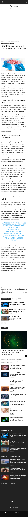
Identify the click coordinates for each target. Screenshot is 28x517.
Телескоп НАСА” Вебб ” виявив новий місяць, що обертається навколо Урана (17, 374)
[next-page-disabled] (5, 323)
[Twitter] (6, 54)
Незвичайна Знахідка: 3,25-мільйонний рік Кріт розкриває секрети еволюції (17, 470)
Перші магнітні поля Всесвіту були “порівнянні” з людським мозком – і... (18, 396)
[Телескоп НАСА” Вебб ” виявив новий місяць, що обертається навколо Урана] (5, 374)
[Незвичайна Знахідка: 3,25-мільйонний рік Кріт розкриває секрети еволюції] (5, 469)
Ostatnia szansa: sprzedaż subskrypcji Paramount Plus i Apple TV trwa (17, 304)
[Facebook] (2, 54)
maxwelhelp (3, 356)
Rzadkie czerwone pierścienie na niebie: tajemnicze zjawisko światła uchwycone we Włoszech (6, 291)
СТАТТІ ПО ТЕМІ (6, 299)
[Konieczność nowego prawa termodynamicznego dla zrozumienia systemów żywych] (5, 419)
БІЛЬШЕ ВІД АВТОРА (17, 299)
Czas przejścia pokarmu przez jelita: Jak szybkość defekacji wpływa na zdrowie (17, 311)
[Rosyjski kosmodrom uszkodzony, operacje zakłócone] (5, 318)
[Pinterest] (9, 54)
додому (3, 41)
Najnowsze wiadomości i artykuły (12, 41)
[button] (2, 2)
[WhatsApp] (12, 54)
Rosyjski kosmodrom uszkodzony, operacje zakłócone (15, 318)
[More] (16, 54)
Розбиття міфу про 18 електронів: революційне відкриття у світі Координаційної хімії (18, 477)
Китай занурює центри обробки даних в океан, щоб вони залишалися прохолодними (17, 403)
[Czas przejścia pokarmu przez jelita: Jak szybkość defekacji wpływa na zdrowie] (5, 311)
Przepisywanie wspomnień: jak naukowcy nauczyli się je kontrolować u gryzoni (17, 381)
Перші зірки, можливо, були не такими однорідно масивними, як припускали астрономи (18, 367)
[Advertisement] (14, 25)
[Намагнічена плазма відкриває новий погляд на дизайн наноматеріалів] (14, 340)
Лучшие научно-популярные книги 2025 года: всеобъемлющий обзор (21, 290)
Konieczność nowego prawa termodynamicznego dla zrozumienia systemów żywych (17, 419)
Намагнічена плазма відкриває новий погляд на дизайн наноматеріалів (12, 352)
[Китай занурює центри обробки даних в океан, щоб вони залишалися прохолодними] (5, 403)
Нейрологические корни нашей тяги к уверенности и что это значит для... (17, 389)
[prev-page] (2, 323)
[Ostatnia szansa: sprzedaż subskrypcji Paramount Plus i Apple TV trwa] (5, 304)
